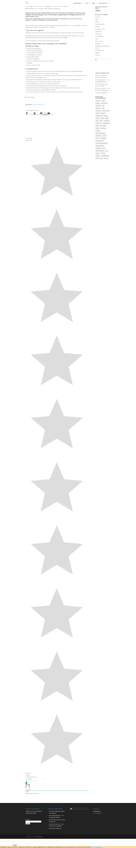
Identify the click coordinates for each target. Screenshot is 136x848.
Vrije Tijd (97, 55)
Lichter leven (98, 34)
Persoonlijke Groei (100, 50)
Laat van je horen (102, 3)
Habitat (97, 22)
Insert (15, 845)
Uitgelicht (97, 53)
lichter (101, 120)
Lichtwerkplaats (77, 3)
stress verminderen (100, 150)
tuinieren (98, 153)
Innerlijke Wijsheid (99, 24)
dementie (98, 108)
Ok (92, 847)
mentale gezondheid (100, 133)
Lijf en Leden (98, 41)
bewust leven (104, 103)
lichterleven (98, 123)
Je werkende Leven (100, 29)
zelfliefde (98, 155)
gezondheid (98, 110)
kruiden (102, 118)
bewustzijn (98, 105)
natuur (97, 138)
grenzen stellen (106, 110)
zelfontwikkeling (105, 155)
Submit (27, 823)
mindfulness (98, 135)
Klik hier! (98, 10)
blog (103, 105)
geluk (103, 108)
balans (103, 100)
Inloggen (28, 775)
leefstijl (106, 118)
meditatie (98, 130)
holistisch (103, 113)
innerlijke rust (99, 115)
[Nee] (102, 847)
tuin (107, 150)
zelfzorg (106, 158)
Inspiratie (97, 26)
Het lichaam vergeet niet (101, 93)
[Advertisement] (57, 126)
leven (97, 120)
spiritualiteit (98, 148)
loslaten (97, 128)
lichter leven (106, 120)
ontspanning (103, 138)
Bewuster (97, 17)
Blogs (93, 3)
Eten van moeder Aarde (38, 104)
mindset (104, 135)
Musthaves (98, 43)
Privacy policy (97, 847)
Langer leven (98, 31)
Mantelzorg (103, 128)
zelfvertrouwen (99, 158)
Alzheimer (98, 100)
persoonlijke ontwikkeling (101, 143)
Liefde (96, 39)
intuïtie (97, 118)
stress (104, 148)
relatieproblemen (100, 145)
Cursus (86, 3)
